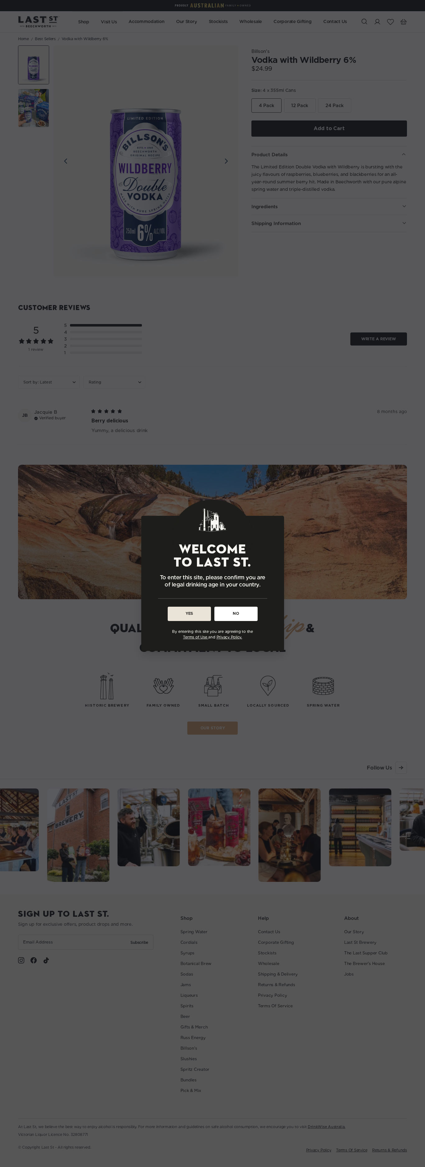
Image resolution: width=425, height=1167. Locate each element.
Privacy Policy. (229, 637)
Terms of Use (195, 637)
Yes (189, 614)
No (236, 614)
